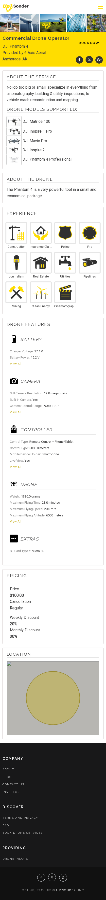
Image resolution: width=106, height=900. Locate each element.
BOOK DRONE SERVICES (22, 832)
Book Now (89, 43)
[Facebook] (79, 59)
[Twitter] (89, 59)
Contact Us (13, 784)
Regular (16, 608)
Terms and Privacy (20, 817)
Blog (7, 777)
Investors (12, 792)
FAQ (5, 825)
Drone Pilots (15, 858)
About (8, 769)
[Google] (99, 59)
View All (15, 364)
